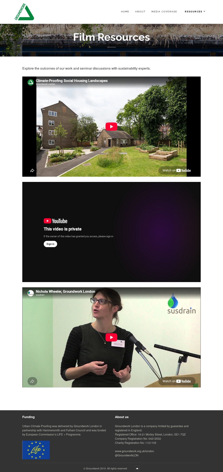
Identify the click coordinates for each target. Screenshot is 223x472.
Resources (193, 11)
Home (125, 11)
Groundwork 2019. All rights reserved (107, 468)
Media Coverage (164, 11)
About (140, 11)
